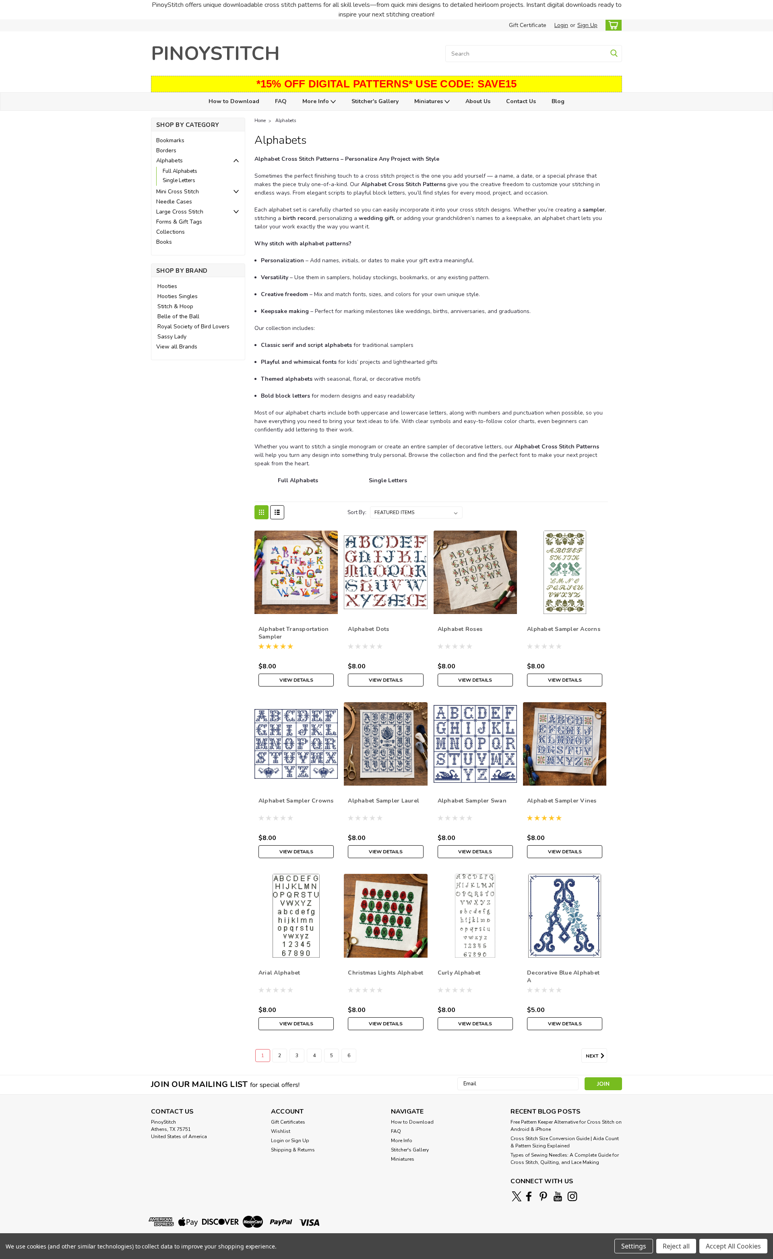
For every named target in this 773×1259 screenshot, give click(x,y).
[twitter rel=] (517, 1196)
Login (561, 25)
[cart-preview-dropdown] (611, 25)
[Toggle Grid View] (261, 512)
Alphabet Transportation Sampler (293, 633)
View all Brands (176, 347)
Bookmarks (170, 140)
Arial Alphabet (279, 973)
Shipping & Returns (293, 1150)
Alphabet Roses (460, 629)
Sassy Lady (171, 336)
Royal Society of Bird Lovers (193, 326)
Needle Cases (174, 201)
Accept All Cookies (733, 1246)
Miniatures (429, 101)
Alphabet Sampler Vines (562, 801)
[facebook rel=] (529, 1196)
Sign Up (587, 25)
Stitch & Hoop (175, 306)
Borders (166, 150)
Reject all (676, 1246)
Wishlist (280, 1131)
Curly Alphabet (459, 973)
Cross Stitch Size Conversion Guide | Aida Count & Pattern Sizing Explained (565, 1142)
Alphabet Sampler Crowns (296, 801)
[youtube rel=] (558, 1196)
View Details (296, 680)
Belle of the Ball (178, 316)
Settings (633, 1246)
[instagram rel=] (572, 1196)
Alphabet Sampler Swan (472, 801)
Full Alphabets (180, 171)
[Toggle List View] (277, 512)
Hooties (167, 286)
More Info (316, 101)
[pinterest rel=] (543, 1196)
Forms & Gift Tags (179, 222)
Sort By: (356, 512)
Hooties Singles (177, 296)
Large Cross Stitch (179, 212)
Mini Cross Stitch (177, 191)
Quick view (296, 608)
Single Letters (179, 180)
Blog (558, 101)
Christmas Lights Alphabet (385, 973)
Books (164, 242)
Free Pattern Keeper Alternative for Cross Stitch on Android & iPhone (566, 1125)
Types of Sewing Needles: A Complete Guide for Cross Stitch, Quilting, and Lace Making (565, 1159)
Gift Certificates (288, 1122)
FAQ (281, 101)
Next (592, 1056)
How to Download (234, 101)
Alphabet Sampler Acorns (563, 629)
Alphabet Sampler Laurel (383, 801)
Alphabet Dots (368, 629)
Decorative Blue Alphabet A (563, 976)
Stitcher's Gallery (375, 101)
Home (260, 121)
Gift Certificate (527, 25)
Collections (170, 232)
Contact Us (521, 101)
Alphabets (169, 160)
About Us (477, 101)
